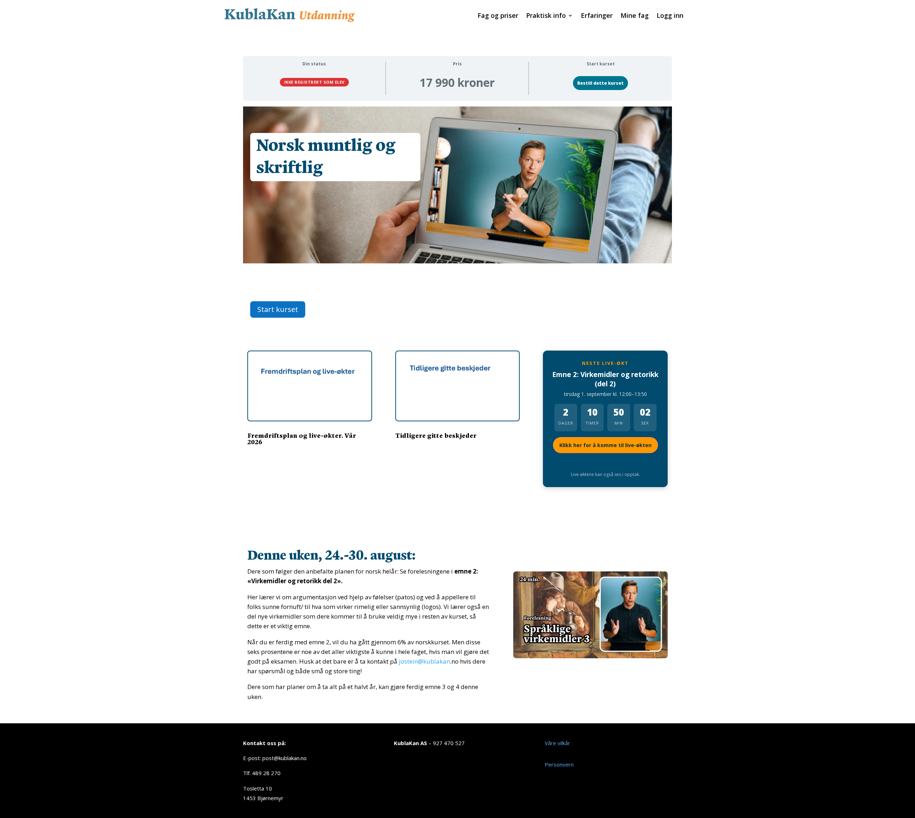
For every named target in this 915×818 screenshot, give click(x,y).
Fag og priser (498, 16)
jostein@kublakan (424, 661)
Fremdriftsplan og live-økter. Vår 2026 (301, 438)
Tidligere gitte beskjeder (435, 435)
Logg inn (670, 16)
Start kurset (277, 309)
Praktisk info (546, 16)
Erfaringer (597, 16)
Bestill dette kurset (600, 83)
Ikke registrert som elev (314, 82)
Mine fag (634, 16)
